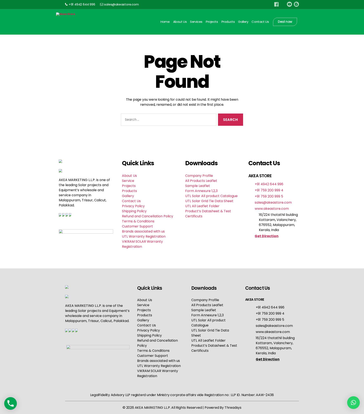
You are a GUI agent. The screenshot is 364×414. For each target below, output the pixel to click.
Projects (212, 22)
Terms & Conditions (138, 221)
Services (196, 22)
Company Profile (199, 175)
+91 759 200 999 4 (269, 190)
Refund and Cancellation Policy (147, 216)
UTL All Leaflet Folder (202, 206)
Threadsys (233, 407)
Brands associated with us (143, 231)
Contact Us (260, 22)
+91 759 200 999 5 (269, 196)
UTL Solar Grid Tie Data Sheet (209, 201)
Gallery (243, 22)
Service (128, 180)
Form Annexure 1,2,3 (201, 190)
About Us (180, 22)
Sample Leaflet (197, 185)
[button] (353, 402)
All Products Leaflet (201, 180)
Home (165, 22)
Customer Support (137, 226)
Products (228, 22)
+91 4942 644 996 (82, 4)
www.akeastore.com (272, 208)
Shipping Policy (134, 211)
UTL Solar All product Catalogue (211, 195)
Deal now (285, 21)
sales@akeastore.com (121, 4)
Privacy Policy (133, 206)
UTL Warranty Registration (144, 236)
